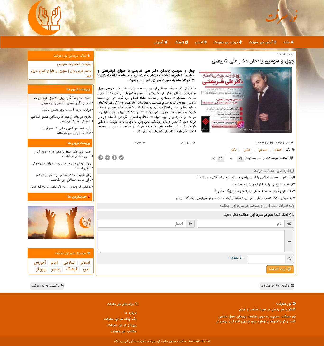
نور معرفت (281, 20)
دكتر (233, 150)
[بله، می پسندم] (240, 158)
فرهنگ (180, 42)
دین (86, 269)
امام (54, 263)
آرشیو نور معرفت (261, 42)
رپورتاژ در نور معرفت (122, 325)
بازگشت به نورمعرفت (46, 285)
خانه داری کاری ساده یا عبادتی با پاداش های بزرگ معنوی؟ (254, 191)
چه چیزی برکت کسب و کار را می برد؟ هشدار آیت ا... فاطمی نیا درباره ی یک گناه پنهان (234, 198)
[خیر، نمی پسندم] (220, 158)
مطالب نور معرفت (124, 331)
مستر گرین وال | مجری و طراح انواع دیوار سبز (61, 73)
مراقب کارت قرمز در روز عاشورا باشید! (66, 110)
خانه (287, 42)
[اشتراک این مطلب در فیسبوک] (114, 157)
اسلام (278, 150)
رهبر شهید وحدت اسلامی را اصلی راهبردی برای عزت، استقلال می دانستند (244, 177)
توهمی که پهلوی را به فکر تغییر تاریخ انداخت (263, 184)
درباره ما (131, 312)
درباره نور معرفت (226, 42)
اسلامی (262, 150)
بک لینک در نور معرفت (120, 318)
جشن (247, 150)
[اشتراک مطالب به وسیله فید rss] (100, 157)
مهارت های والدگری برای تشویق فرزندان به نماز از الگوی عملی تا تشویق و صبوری (62, 100)
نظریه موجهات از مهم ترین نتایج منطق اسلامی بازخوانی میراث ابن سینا (61, 119)
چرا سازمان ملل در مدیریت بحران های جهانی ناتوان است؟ (61, 165)
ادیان (199, 42)
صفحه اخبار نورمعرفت (276, 285)
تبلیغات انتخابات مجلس (74, 64)
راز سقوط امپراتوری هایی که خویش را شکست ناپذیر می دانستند (66, 130)
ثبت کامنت (278, 269)
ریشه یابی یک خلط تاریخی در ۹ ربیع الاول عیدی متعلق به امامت (62, 154)
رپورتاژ (41, 269)
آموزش (159, 42)
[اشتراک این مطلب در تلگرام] (121, 157)
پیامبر (56, 269)
